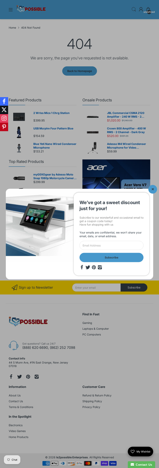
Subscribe (111, 257)
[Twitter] (88, 267)
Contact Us (143, 464)
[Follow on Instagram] (4, 118)
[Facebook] (82, 267)
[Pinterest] (94, 267)
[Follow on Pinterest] (4, 127)
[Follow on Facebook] (4, 101)
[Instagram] (100, 267)
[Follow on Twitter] (4, 110)
